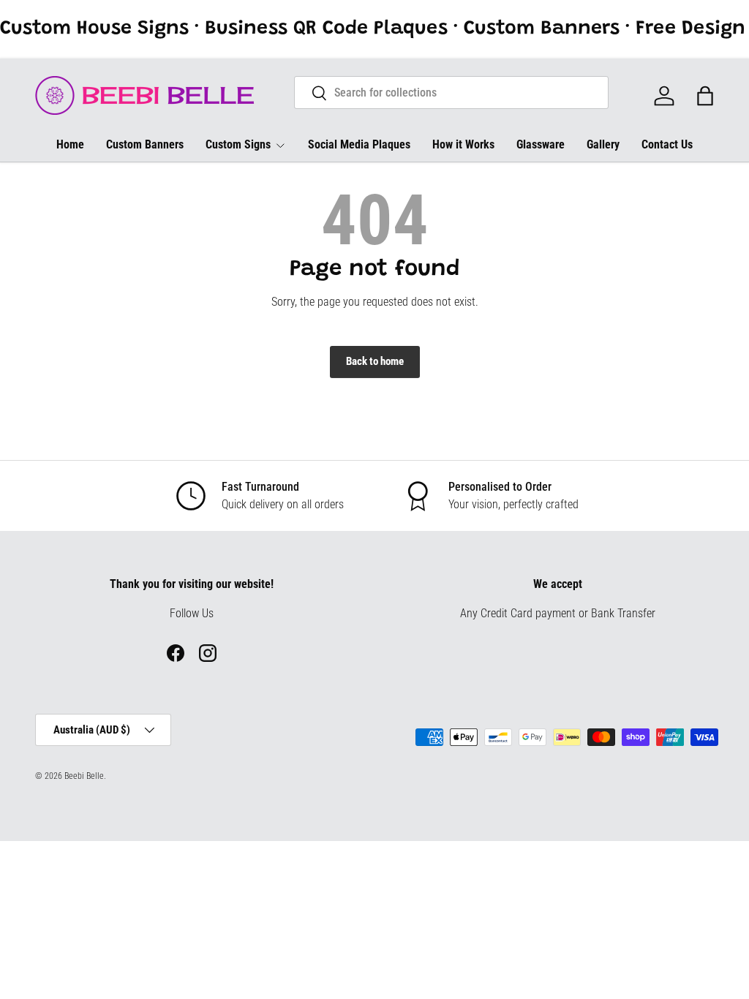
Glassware (540, 144)
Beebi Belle (84, 776)
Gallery (603, 144)
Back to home (375, 361)
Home (70, 144)
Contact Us (667, 144)
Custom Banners (145, 144)
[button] (705, 96)
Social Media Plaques (359, 144)
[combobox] (452, 92)
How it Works (463, 144)
